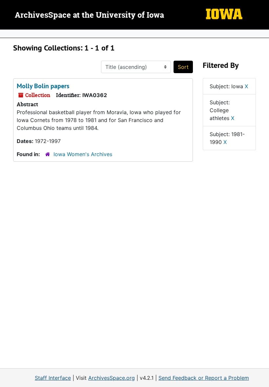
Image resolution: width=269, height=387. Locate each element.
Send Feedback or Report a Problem (203, 378)
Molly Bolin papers (43, 86)
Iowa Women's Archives (82, 154)
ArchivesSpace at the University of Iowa (89, 15)
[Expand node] (262, 33)
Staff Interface (53, 378)
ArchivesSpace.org (111, 378)
